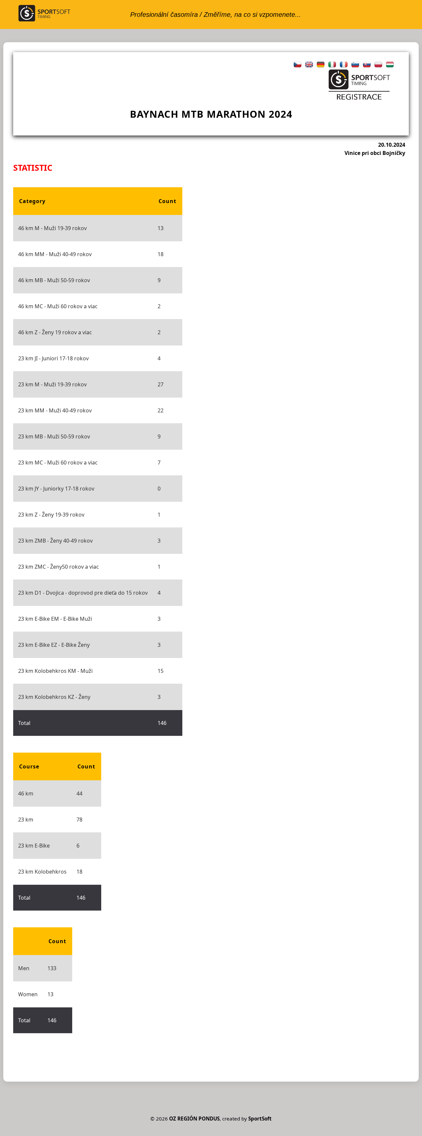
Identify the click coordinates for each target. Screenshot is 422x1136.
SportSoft (260, 1118)
